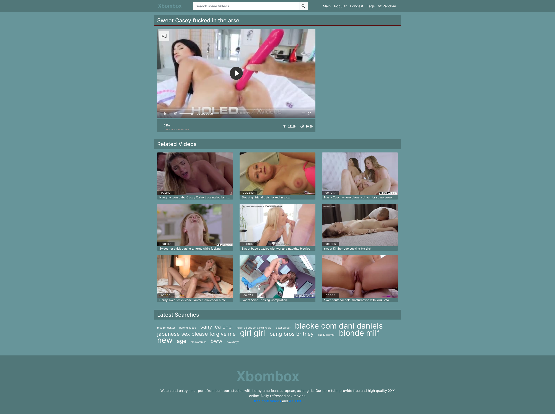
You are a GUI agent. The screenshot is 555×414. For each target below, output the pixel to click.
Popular (340, 6)
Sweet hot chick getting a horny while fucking (190, 248)
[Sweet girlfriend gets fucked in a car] (277, 173)
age (181, 341)
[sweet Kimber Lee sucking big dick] (360, 225)
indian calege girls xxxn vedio (253, 327)
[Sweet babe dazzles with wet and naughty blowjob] (277, 225)
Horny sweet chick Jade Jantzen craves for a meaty (194, 300)
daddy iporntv (326, 334)
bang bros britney (291, 334)
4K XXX (295, 401)
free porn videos (267, 401)
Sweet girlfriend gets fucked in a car (266, 197)
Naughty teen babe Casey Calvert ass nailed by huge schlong (201, 197)
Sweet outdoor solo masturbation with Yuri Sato (356, 300)
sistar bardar (283, 327)
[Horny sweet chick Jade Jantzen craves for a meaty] (195, 276)
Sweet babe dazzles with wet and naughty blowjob (276, 248)
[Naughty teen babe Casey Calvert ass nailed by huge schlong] (195, 173)
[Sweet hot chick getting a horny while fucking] (195, 225)
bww (216, 341)
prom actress (198, 342)
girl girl (252, 333)
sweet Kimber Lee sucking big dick (347, 248)
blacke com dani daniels (339, 326)
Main (327, 6)
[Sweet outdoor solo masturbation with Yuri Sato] (360, 276)
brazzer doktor (166, 327)
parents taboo (187, 327)
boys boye (233, 342)
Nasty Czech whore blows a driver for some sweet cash (362, 197)
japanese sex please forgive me (196, 334)
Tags (371, 6)
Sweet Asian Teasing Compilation (264, 300)
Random (389, 6)
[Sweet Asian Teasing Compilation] (277, 276)
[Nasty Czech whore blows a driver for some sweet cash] (360, 173)
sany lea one (216, 327)
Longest (356, 6)
